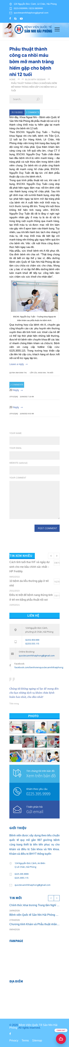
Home (12, 79)
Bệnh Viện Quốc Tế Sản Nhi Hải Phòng (33, 1026)
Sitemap (37, 1040)
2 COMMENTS (32, 112)
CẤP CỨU (33, 373)
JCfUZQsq (13, 397)
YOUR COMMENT (17, 478)
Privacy (13, 1040)
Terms (25, 1040)
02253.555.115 (32, 643)
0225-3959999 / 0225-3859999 (28, 8)
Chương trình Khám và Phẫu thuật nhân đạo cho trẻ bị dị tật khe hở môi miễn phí (34, 924)
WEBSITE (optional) (18, 463)
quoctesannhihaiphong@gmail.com (31, 13)
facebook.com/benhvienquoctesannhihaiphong (38, 667)
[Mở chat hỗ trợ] (61, 1039)
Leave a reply (16, 364)
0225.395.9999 (38, 793)
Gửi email (34, 811)
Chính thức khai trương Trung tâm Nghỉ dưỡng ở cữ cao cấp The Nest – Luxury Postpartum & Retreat (34, 905)
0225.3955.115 (21, 877)
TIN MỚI (50, 373)
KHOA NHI (42, 373)
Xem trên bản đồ (41, 775)
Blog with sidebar (35, 79)
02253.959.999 (32, 639)
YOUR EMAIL (15, 448)
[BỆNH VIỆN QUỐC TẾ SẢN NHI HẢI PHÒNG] (32, 29)
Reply (16, 390)
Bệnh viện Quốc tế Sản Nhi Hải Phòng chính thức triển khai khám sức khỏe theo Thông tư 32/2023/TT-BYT (34, 914)
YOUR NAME (15, 433)
